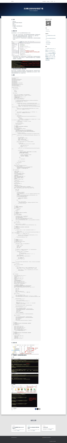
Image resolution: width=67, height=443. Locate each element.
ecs (51, 48)
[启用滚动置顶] (65, 441)
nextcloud (51, 50)
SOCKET (50, 51)
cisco (49, 48)
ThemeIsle (53, 441)
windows (50, 53)
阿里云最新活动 (44, 1)
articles (15, 408)
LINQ (55, 48)
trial (51, 51)
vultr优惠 (51, 1)
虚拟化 (50, 58)
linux (46, 50)
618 (45, 48)
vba (45, 53)
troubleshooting (53, 51)
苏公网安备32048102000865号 (47, 437)
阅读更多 (18, 430)
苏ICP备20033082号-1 (14, 437)
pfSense (46, 51)
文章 (54, 1)
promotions (47, 31)
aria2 (46, 48)
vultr (47, 53)
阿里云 (48, 60)
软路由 (52, 58)
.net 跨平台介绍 (45, 427)
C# (13, 409)
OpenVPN (54, 50)
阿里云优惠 (48, 1)
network (49, 50)
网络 (47, 58)
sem (48, 51)
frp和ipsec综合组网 (48, 42)
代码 (14, 409)
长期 (46, 60)
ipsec (53, 48)
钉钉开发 (54, 58)
